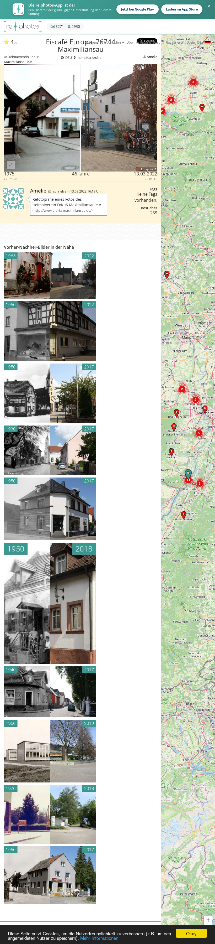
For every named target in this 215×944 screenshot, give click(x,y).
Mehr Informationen (99, 938)
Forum (158, 42)
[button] (183, 515)
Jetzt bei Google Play (137, 9)
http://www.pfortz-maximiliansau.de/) (63, 210)
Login (190, 42)
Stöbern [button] (92, 42)
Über (130, 42)
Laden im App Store (182, 9)
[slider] (80, 118)
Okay (191, 933)
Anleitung (143, 42)
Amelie (152, 56)
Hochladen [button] (113, 42)
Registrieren (175, 42)
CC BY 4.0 (10, 179)
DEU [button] (201, 42)
